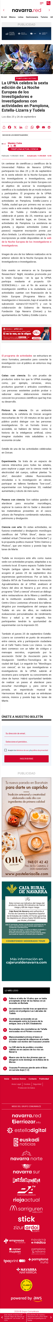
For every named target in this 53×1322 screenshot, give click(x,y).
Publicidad (44, 1079)
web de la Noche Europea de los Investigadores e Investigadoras (26, 242)
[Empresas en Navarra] (14, 1241)
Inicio (6, 1079)
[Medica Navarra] (38, 1241)
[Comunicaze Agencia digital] (26, 1095)
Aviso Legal (16, 1084)
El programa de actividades (17, 355)
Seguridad (37, 1084)
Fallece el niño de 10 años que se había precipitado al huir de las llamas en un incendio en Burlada (25, 1000)
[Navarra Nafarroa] (26, 1270)
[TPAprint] (14, 1261)
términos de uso (23, 750)
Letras (20, 17)
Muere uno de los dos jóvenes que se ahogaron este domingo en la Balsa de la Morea (26, 1059)
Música (12, 17)
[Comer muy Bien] (14, 1251)
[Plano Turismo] (38, 1251)
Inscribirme (26, 758)
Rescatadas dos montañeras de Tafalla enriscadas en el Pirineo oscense (25, 1030)
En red (4, 17)
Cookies (27, 1084)
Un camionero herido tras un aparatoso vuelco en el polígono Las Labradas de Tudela (25, 1011)
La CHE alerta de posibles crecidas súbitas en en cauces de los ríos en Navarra (23, 1049)
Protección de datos (26, 1088)
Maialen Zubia (15, 143)
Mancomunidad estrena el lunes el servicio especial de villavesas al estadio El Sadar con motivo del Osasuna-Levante (27, 1039)
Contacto (33, 1079)
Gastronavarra (32, 17)
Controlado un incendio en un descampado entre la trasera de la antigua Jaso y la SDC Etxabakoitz (23, 1021)
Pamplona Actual (26, 78)
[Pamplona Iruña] (38, 1261)
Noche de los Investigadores (15, 135)
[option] (26, 10)
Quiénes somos (19, 1079)
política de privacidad (40, 750)
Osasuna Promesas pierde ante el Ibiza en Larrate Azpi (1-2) (25, 1069)
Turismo (44, 17)
